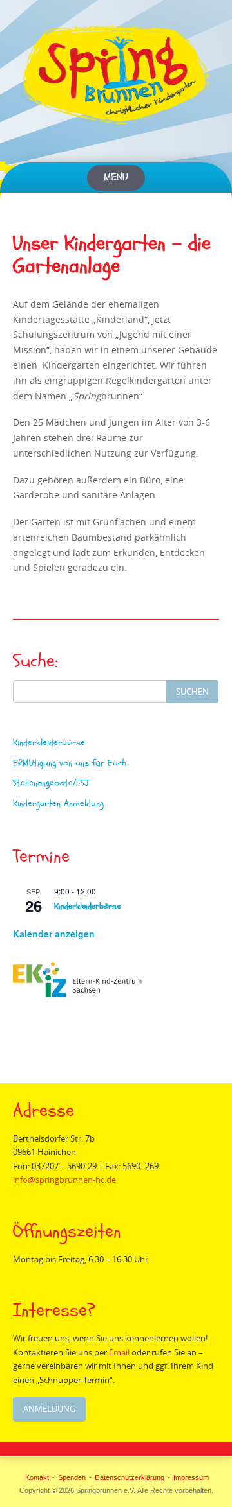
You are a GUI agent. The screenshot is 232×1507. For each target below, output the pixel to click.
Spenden (72, 1477)
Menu (116, 178)
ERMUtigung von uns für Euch (69, 763)
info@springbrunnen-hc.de (64, 1179)
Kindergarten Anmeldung (58, 803)
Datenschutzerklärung (129, 1477)
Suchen (192, 691)
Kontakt (37, 1477)
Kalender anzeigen (54, 933)
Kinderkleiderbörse (49, 742)
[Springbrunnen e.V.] (116, 75)
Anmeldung (49, 1409)
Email (119, 1352)
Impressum (191, 1477)
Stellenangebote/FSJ (51, 783)
